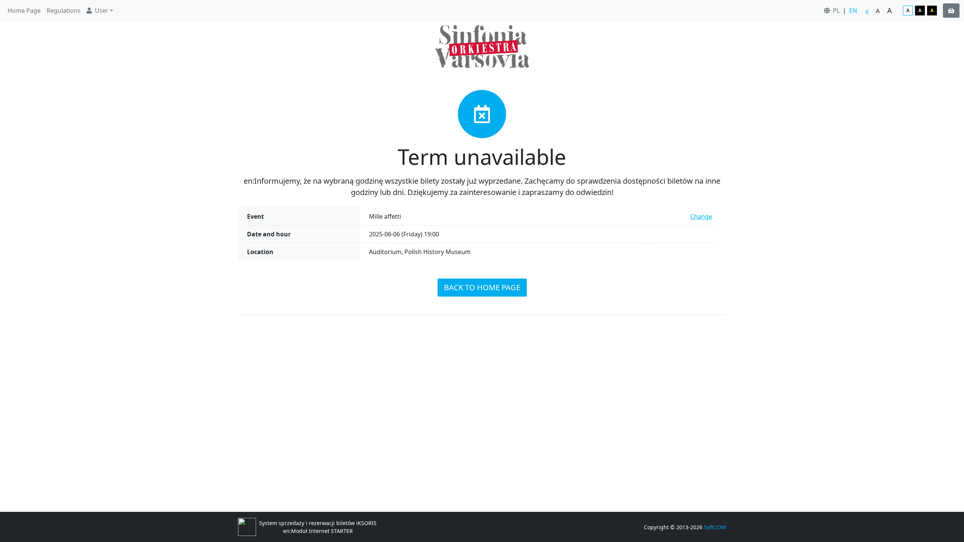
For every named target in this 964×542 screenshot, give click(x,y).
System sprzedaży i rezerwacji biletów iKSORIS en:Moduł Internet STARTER (318, 526)
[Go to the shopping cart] (951, 10)
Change (701, 216)
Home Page (24, 10)
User (101, 10)
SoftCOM (715, 527)
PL (836, 10)
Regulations (64, 10)
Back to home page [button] (482, 287)
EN (853, 10)
